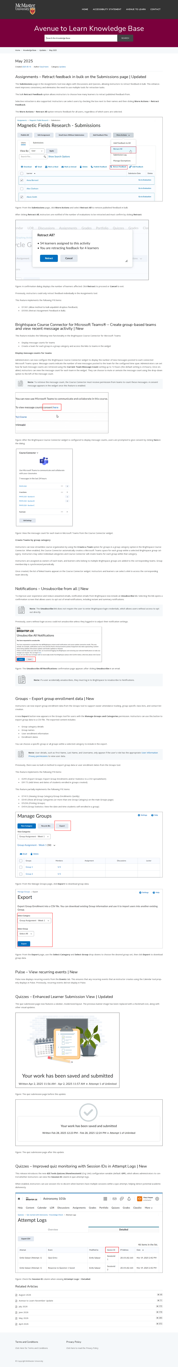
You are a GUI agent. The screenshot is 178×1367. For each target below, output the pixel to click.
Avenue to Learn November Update (36, 1300)
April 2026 (24, 1324)
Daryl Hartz (44, 67)
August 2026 (25, 1294)
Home (85, 9)
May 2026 (23, 1318)
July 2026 (23, 1306)
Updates (62, 67)
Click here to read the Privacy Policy (82, 1348)
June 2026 (23, 1312)
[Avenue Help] (25, 13)
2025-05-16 (26, 67)
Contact (155, 9)
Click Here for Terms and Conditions (31, 1348)
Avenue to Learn (136, 9)
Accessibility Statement (107, 9)
